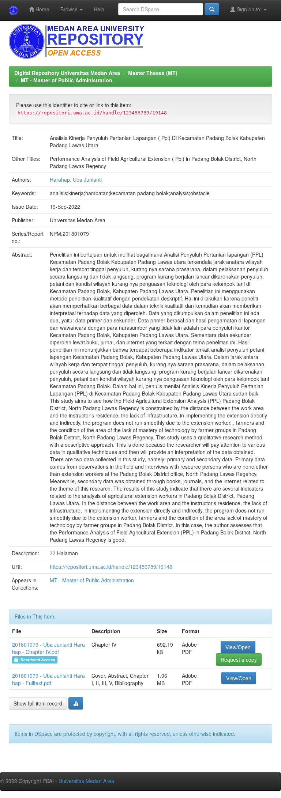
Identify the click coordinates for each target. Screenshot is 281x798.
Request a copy (239, 659)
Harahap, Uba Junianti (76, 179)
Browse (69, 9)
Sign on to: (249, 9)
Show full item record (38, 703)
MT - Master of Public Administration (66, 80)
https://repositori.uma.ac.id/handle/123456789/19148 (111, 566)
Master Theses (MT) (152, 72)
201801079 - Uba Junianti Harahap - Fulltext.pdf (48, 679)
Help (99, 9)
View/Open (238, 647)
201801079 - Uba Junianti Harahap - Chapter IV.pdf (48, 648)
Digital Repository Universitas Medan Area (67, 72)
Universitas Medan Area (86, 780)
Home (41, 9)
